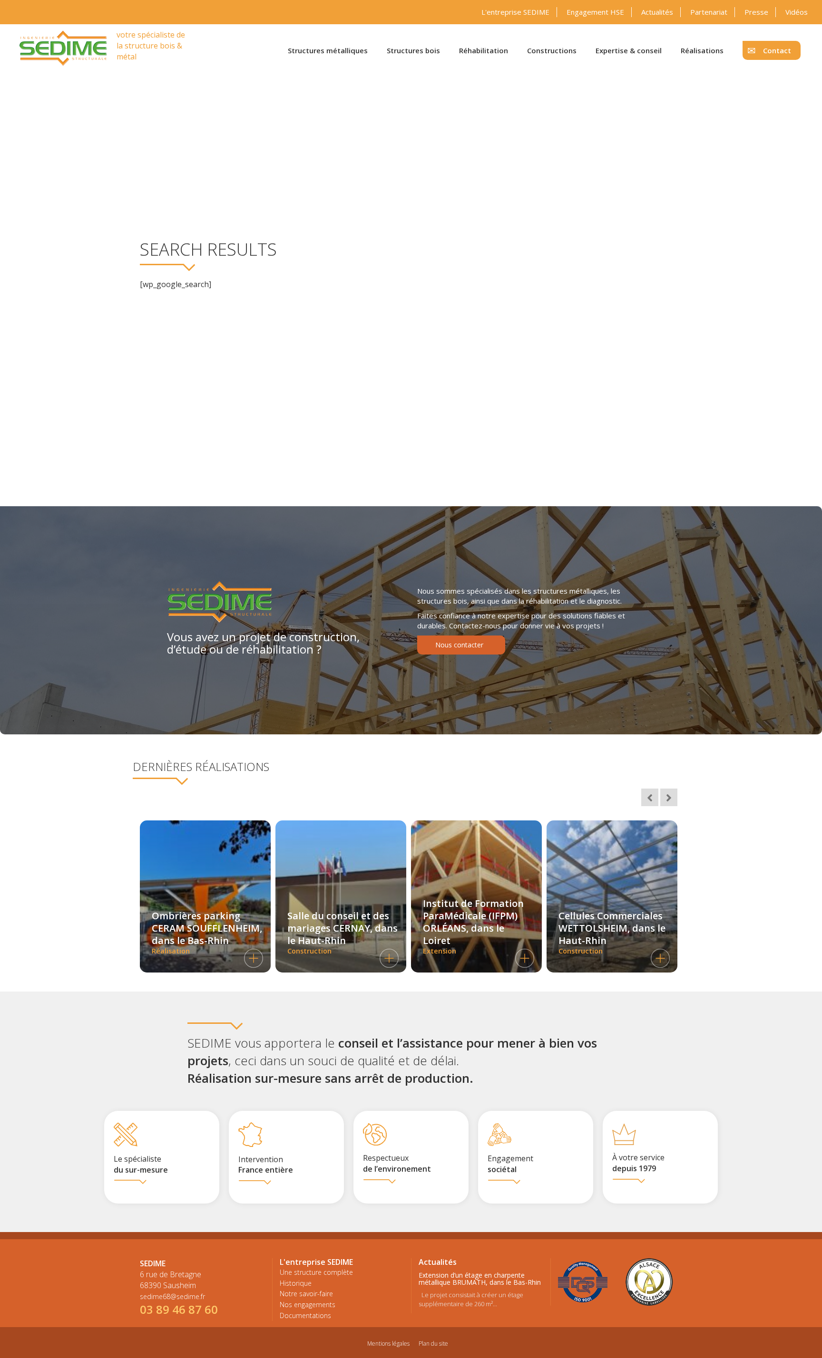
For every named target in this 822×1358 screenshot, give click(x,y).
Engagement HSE (595, 12)
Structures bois (413, 50)
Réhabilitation (483, 50)
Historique (296, 1283)
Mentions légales (388, 1343)
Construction (342, 932)
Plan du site (433, 1343)
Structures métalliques (328, 50)
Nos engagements (307, 1304)
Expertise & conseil (629, 50)
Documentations (305, 1315)
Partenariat (708, 12)
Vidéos (796, 12)
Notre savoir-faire (306, 1293)
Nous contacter (459, 644)
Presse (756, 12)
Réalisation (207, 932)
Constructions (552, 50)
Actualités (657, 12)
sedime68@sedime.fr (172, 1296)
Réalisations (702, 50)
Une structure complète (316, 1272)
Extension (473, 926)
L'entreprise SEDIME (515, 12)
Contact (777, 50)
